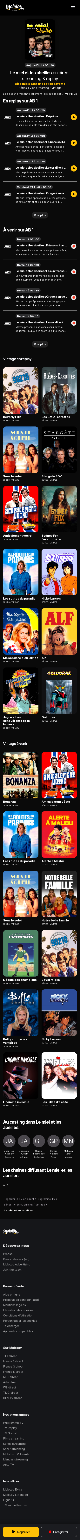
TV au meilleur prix (15, 1505)
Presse (8, 1254)
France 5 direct (13, 1372)
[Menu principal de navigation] (73, 7)
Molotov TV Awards (16, 1454)
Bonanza (9, 801)
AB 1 (5, 1184)
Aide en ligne (11, 1294)
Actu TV (8, 1464)
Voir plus (71, 93)
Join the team (12, 1269)
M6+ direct (10, 1377)
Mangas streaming (15, 1459)
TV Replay (10, 1428)
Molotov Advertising (16, 1264)
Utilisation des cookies (18, 1310)
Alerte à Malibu (53, 861)
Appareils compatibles (18, 1331)
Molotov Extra (12, 1489)
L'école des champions (20, 980)
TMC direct (10, 1392)
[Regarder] (74, 117)
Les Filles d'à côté (55, 1102)
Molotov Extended (15, 1495)
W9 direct (9, 1387)
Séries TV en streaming (34, 87)
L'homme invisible (16, 1102)
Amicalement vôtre (17, 535)
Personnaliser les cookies (20, 1320)
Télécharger (11, 1326)
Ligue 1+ (8, 1500)
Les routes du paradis (19, 598)
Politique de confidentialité (21, 1300)
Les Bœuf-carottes (56, 417)
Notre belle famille (55, 920)
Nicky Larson (51, 598)
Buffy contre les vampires (15, 1040)
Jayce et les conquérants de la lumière (16, 721)
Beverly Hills (12, 417)
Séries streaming (14, 1444)
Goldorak (48, 717)
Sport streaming (14, 1449)
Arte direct (10, 1382)
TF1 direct (10, 1356)
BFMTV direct (12, 1398)
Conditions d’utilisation (18, 1315)
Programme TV (13, 1423)
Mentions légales (14, 1305)
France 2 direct (13, 1361)
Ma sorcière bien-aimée (20, 658)
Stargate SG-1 (52, 476)
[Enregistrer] (74, 247)
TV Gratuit (10, 1433)
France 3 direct (13, 1366)
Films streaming (13, 1438)
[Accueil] (14, 8)
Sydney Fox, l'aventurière (51, 537)
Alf (44, 658)
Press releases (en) (16, 1259)
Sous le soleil (12, 476)
